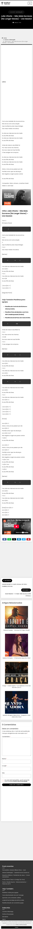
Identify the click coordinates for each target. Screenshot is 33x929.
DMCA (4, 919)
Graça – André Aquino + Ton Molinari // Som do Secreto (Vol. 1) (16, 686)
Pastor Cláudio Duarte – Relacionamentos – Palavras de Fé (14, 883)
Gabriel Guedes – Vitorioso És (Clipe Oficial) (16, 630)
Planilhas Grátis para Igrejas (10, 892)
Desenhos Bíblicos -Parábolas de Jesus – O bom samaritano (16, 876)
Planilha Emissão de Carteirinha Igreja (12, 903)
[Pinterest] (28, 539)
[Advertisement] (16, 33)
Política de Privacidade (21, 924)
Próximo (25, 590)
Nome (4, 759)
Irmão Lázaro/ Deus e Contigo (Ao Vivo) (13, 879)
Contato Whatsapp (7, 911)
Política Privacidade (7, 914)
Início (5, 38)
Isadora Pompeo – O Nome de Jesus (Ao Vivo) (16, 658)
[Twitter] (14, 539)
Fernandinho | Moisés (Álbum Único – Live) (14, 870)
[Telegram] (24, 539)
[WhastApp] (9, 539)
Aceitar (16, 927)
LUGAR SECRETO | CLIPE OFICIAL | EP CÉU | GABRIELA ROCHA (14, 585)
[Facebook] (4, 539)
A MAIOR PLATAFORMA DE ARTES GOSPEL (13, 900)
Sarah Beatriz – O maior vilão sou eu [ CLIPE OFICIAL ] (18, 595)
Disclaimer (5, 916)
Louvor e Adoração (16, 12)
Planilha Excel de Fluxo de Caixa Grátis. (17, 318)
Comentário (6, 736)
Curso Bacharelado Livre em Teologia (12, 895)
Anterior (7, 580)
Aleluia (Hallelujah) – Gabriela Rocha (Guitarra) (15, 872)
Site (3, 773)
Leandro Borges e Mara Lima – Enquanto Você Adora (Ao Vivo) (16, 716)
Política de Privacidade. (20, 781)
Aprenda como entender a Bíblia (11, 897)
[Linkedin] (19, 539)
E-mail (4, 766)
